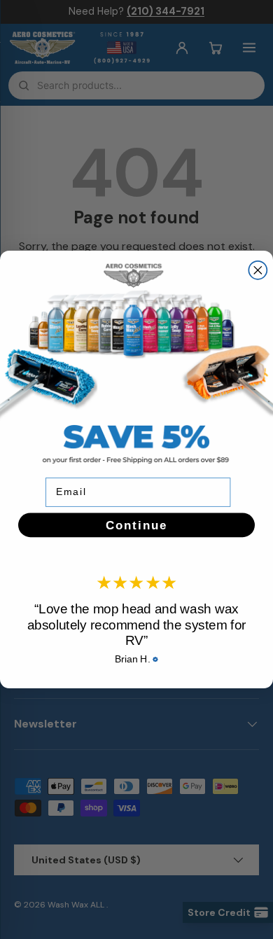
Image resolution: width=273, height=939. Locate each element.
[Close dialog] (257, 270)
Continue (136, 524)
